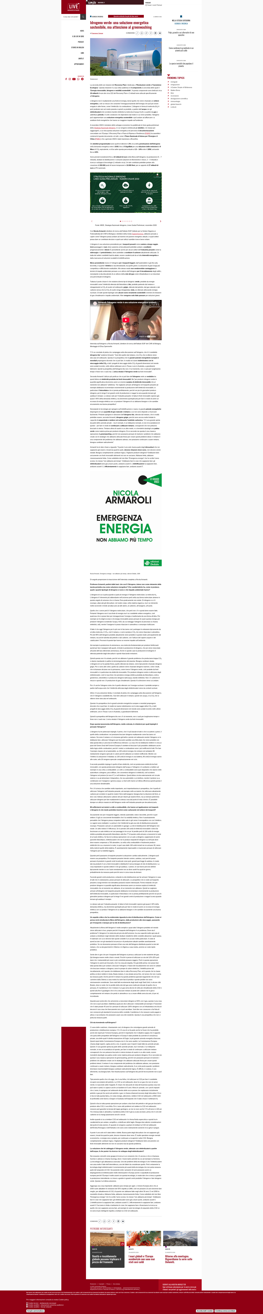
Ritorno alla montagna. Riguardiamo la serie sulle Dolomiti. (178, 1259)
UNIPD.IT (81, 58)
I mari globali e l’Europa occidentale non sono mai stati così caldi (142, 1259)
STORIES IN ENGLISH (77, 47)
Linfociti (173, 107)
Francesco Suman (97, 33)
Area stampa (116, 1284)
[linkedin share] (155, 33)
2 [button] (123, 222)
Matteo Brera (175, 90)
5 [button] (128, 222)
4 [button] (126, 222)
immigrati (174, 82)
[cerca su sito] (83, 17)
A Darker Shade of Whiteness (181, 87)
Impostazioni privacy (131, 1289)
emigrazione (175, 85)
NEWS (82, 31)
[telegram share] (146, 33)
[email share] (160, 33)
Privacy (108, 1284)
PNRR (147, 133)
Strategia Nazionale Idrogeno (104, 128)
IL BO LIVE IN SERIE (78, 36)
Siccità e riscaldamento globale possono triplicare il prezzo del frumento (106, 1259)
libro (172, 93)
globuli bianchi (176, 104)
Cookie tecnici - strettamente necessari (42, 1303)
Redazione (93, 1284)
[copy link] (137, 33)
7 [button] (132, 222)
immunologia (175, 101)
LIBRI (82, 53)
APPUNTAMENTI (79, 64)
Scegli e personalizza (35, 1311)
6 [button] (130, 222)
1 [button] (121, 222)
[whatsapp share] (142, 33)
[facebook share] (151, 33)
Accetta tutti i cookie (205, 1311)
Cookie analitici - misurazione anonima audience (46, 1305)
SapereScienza (137, 234)
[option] (126, 193)
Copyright (101, 1284)
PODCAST (81, 42)
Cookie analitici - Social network (39, 1307)
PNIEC (98, 139)
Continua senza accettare (225, 1311)
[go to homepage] (73, 7)
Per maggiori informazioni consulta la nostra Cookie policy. (47, 1300)
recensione (175, 96)
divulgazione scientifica (179, 99)
